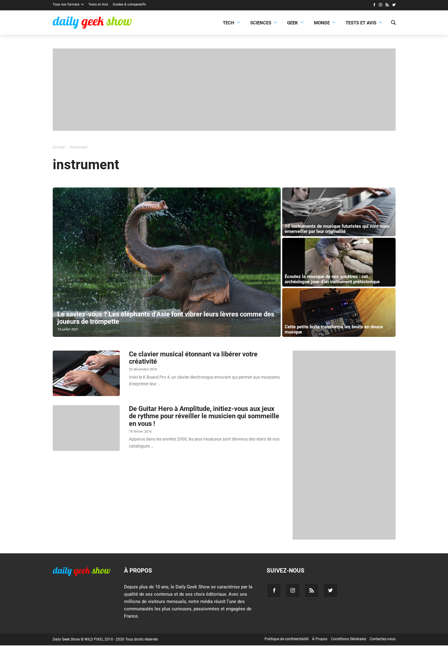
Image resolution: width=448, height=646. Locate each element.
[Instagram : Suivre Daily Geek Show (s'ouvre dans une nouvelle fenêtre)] (380, 5)
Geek (292, 23)
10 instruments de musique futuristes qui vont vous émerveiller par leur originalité (337, 228)
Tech (228, 23)
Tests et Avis (98, 4)
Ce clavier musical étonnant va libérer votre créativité (193, 357)
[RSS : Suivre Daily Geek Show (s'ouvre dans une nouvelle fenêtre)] (387, 5)
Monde (322, 23)
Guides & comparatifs (129, 4)
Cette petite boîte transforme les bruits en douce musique (334, 329)
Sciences (260, 23)
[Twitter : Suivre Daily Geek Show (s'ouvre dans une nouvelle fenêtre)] (394, 5)
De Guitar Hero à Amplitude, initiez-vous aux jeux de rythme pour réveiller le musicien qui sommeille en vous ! (204, 416)
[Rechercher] (393, 23)
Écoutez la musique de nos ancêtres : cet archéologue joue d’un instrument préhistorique (332, 279)
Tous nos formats (66, 4)
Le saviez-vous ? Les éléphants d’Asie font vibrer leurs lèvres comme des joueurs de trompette (165, 317)
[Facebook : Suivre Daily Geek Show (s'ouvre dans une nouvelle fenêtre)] (374, 5)
